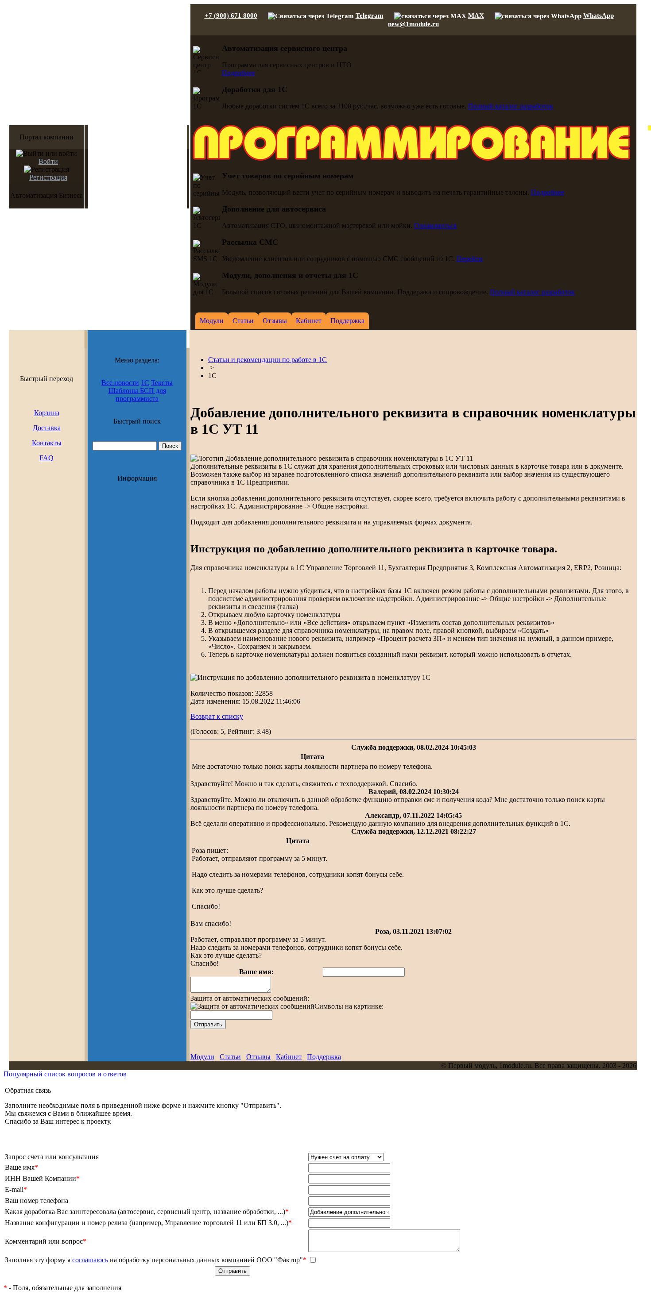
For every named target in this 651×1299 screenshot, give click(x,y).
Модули (202, 1056)
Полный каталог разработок (510, 106)
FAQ (46, 458)
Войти (48, 161)
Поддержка (324, 1056)
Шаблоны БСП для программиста (137, 394)
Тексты (162, 382)
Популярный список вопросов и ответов (65, 1074)
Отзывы (258, 1056)
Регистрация (48, 177)
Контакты (47, 443)
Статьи (230, 1056)
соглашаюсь (90, 1260)
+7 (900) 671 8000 (231, 15)
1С (145, 382)
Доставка (47, 428)
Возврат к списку (216, 716)
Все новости (120, 382)
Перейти (470, 258)
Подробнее (238, 73)
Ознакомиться (435, 225)
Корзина (46, 412)
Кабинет (289, 1056)
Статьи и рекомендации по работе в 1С (267, 359)
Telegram (370, 15)
